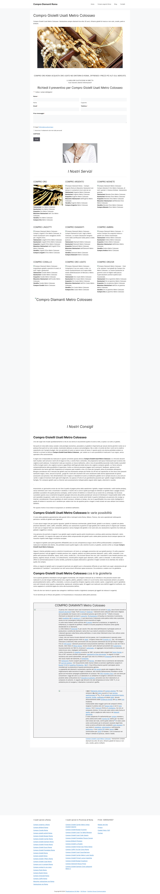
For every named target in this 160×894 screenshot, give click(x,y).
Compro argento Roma (104, 4)
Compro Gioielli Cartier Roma (43, 839)
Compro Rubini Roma (40, 873)
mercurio (99, 708)
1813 (101, 673)
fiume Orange (117, 652)
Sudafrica (77, 652)
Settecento (65, 661)
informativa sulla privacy (46, 127)
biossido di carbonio (88, 678)
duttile (94, 697)
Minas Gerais (77, 646)
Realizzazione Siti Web (72, 891)
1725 (65, 665)
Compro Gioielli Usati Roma (42, 861)
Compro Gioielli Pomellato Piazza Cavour (79, 838)
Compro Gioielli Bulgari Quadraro (77, 861)
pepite (88, 712)
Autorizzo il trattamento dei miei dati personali (48, 130)
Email (35, 106)
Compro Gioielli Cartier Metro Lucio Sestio (80, 855)
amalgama (111, 708)
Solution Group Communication (96, 891)
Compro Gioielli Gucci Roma (42, 847)
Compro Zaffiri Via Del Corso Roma (77, 849)
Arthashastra (92, 616)
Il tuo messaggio (39, 113)
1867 (86, 665)
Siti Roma (83, 891)
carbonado (90, 648)
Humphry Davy (108, 673)
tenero (121, 695)
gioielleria (98, 727)
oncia (99, 731)
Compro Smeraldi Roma (41, 876)
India (109, 610)
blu (116, 699)
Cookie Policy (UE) (104, 830)
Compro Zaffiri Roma (40, 878)
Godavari (90, 612)
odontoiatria (106, 727)
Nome (35, 102)
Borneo (91, 661)
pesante (88, 697)
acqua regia (109, 706)
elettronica (89, 729)
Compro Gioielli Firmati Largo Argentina (79, 858)
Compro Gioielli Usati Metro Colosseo (98, 739)
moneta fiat (106, 719)
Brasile (61, 665)
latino (100, 693)
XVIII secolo (67, 644)
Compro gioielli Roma (40, 856)
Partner (100, 833)
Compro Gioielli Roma (40, 853)
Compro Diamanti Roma (45, 4)
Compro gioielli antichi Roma (42, 833)
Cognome (84, 102)
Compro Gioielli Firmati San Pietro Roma (79, 847)
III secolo (89, 622)
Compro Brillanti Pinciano (74, 841)
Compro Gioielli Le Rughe (74, 844)
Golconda (74, 629)
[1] (107, 613)
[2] (114, 720)
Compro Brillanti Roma (40, 827)
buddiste (66, 618)
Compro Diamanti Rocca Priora (76, 864)
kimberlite (85, 658)
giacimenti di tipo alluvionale (96, 654)
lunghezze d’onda (106, 699)
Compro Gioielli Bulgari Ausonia (76, 830)
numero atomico (110, 691)
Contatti (122, 4)
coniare (114, 716)
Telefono (84, 106)
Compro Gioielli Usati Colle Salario (77, 835)
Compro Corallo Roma (40, 830)
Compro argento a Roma (41, 824)
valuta (111, 729)
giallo (112, 697)
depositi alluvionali (65, 612)
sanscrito (84, 616)
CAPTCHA (36, 134)
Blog (115, 4)
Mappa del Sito (103, 824)
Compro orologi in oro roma (42, 867)
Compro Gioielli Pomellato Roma (44, 850)
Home (92, 4)
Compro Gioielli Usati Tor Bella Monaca (79, 832)
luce (123, 699)
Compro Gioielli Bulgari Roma (43, 836)
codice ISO (101, 729)
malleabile (100, 697)
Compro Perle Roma (40, 870)
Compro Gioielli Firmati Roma (43, 844)
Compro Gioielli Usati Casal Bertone (78, 852)
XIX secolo (97, 669)
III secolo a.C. (107, 639)
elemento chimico (97, 691)
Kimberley (108, 656)
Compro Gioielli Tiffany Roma (43, 859)
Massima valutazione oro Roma (43, 881)
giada (86, 639)
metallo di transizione (112, 695)
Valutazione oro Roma (40, 884)
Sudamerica (117, 646)
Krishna (82, 612)
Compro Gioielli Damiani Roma (43, 842)
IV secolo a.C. (76, 618)
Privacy (100, 827)
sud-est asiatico (66, 663)
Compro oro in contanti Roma (43, 864)
